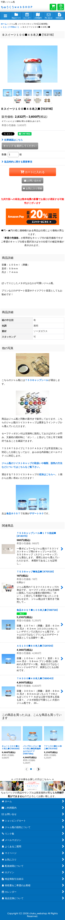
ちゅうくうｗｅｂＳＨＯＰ (17, 7)
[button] (5, 16)
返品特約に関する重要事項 (18, 161)
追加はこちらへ (47, 474)
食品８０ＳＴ (13, 513)
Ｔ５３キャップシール (36, 380)
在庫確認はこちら (13, 139)
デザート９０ (37, 513)
